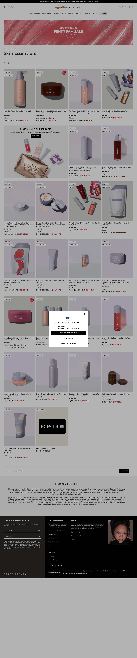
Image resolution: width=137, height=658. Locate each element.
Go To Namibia (68, 338)
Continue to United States (68, 332)
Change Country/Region (68, 343)
